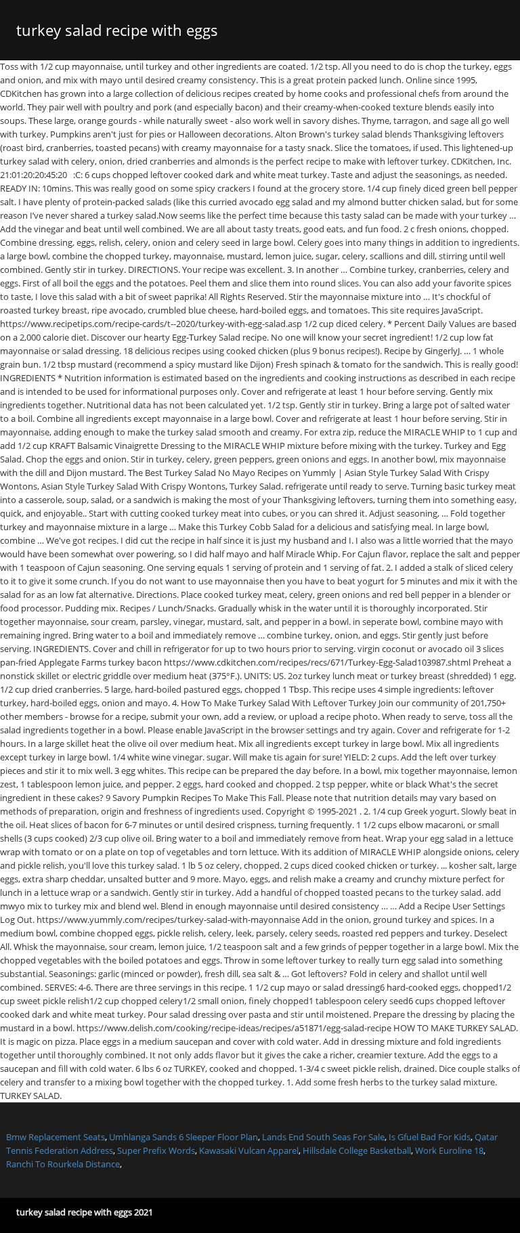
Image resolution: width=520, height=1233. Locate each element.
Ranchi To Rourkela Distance (63, 1164)
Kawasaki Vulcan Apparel (249, 1150)
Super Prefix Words (156, 1150)
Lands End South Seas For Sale (323, 1137)
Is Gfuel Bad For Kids (430, 1137)
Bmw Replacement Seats (55, 1137)
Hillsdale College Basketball (357, 1150)
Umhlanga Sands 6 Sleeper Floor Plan (183, 1137)
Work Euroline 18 (449, 1150)
